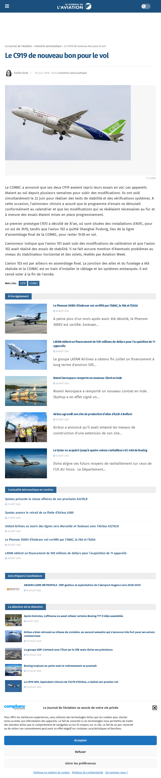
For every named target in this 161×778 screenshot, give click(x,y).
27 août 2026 (13, 504)
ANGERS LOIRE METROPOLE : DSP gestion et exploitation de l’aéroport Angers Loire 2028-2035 (82, 585)
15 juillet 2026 (33, 590)
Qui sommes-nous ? (116, 772)
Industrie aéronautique (48, 46)
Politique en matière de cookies (51, 772)
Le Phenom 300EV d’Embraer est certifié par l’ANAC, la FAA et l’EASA (95, 305)
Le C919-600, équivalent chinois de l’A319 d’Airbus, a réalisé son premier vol (71, 681)
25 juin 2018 (42, 72)
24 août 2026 (62, 456)
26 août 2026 (62, 311)
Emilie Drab (21, 72)
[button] (155, 708)
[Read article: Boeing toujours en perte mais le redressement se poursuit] (13, 670)
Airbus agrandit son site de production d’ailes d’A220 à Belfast (92, 414)
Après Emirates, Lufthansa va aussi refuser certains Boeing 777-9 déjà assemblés (73, 616)
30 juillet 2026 (33, 641)
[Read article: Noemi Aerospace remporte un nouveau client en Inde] (26, 391)
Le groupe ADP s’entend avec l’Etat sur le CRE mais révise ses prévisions (68, 649)
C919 (23, 283)
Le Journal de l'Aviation (18, 46)
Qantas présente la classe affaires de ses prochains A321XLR (46, 499)
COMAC (34, 283)
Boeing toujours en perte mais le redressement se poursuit (60, 665)
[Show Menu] (7, 6)
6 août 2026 (32, 621)
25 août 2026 (62, 419)
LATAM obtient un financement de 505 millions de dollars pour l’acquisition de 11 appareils (66, 553)
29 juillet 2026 (33, 671)
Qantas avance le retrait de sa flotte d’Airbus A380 (39, 512)
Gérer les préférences (80, 763)
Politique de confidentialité (87, 772)
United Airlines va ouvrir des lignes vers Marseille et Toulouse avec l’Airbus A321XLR (62, 526)
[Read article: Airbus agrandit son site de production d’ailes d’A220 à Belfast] (26, 427)
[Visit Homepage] (74, 6)
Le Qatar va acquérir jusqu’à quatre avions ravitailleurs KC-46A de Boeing (100, 450)
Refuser (80, 752)
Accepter (80, 740)
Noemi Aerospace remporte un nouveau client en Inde (87, 378)
